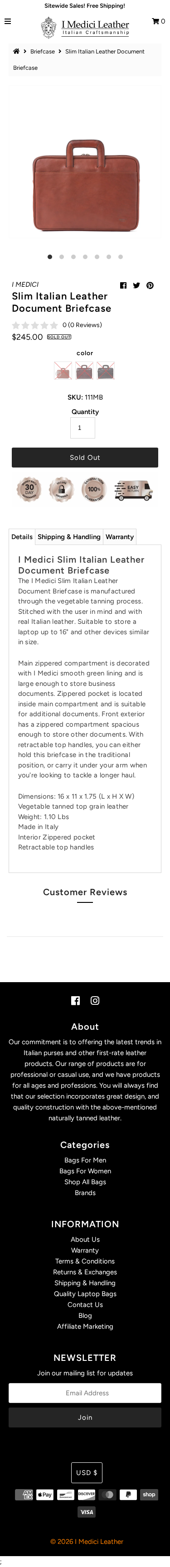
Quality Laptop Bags (85, 1294)
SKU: (75, 397)
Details (22, 537)
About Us (85, 1239)
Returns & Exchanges (85, 1272)
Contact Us (85, 1305)
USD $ (86, 1473)
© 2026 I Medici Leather (86, 1542)
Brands (85, 1193)
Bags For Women (85, 1171)
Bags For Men (85, 1160)
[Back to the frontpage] (17, 51)
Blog (85, 1315)
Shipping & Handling (69, 537)
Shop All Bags (85, 1182)
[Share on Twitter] (136, 285)
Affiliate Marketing (85, 1326)
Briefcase (42, 51)
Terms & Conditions (85, 1261)
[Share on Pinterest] (150, 285)
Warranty (120, 537)
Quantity (85, 412)
